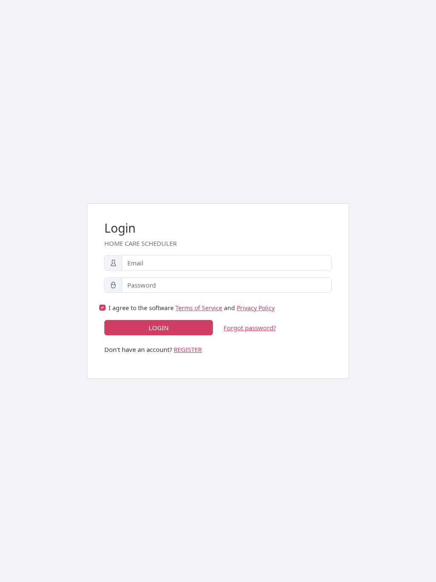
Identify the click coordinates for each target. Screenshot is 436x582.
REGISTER (188, 349)
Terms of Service (198, 308)
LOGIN (159, 327)
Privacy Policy (256, 308)
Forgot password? (250, 327)
